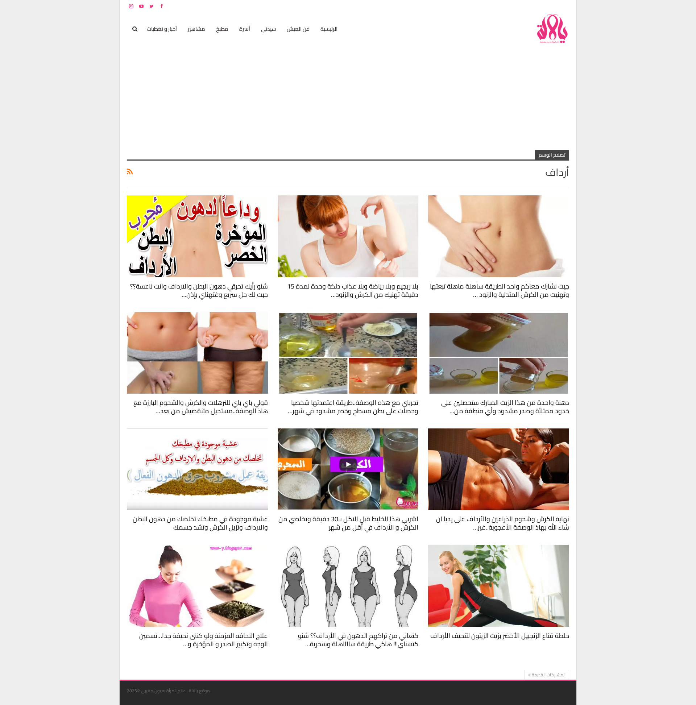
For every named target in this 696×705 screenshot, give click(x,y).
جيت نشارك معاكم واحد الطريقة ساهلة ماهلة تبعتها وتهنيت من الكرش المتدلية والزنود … (499, 290)
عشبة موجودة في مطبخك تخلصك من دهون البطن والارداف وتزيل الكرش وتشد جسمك (200, 523)
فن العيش (298, 29)
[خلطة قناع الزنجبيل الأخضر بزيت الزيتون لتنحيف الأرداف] (498, 585)
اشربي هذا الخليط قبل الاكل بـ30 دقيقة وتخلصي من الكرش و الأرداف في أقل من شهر (348, 523)
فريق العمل (543, 6)
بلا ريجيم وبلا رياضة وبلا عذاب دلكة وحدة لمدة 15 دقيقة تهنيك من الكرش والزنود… (352, 290)
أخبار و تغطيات (162, 29)
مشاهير (196, 29)
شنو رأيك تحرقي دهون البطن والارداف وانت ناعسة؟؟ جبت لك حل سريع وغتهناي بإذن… (199, 290)
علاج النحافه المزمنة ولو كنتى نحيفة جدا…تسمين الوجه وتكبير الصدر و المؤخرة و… (203, 640)
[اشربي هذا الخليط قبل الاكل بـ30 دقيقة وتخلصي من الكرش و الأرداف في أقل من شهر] (348, 469)
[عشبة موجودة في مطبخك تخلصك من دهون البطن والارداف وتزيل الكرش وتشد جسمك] (197, 469)
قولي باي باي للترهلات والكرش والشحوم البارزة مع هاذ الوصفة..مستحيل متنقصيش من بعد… (200, 407)
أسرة (244, 29)
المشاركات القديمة (548, 675)
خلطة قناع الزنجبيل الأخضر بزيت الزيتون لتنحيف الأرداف (499, 636)
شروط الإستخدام (499, 6)
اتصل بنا (523, 6)
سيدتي (268, 29)
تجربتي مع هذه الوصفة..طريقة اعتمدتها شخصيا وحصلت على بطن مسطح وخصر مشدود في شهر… (353, 407)
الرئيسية (328, 29)
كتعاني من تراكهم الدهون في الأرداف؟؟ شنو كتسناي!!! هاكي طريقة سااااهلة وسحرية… (358, 640)
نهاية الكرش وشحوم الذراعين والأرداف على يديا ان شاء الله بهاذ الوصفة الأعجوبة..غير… (502, 523)
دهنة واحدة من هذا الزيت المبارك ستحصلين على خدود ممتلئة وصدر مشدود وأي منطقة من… (505, 407)
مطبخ (222, 29)
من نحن (563, 6)
